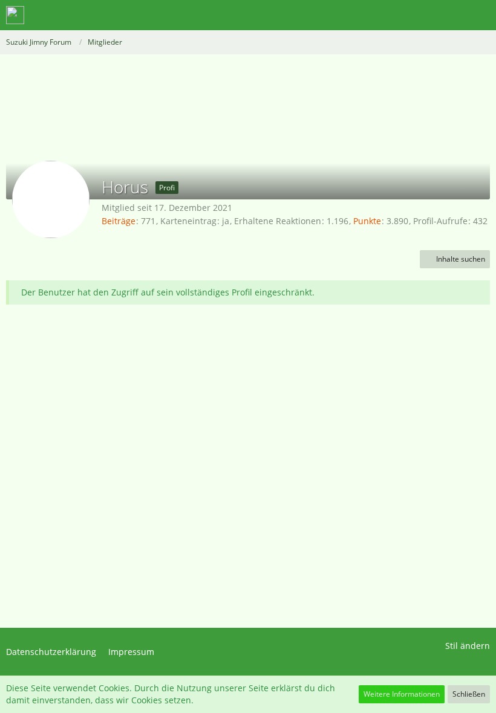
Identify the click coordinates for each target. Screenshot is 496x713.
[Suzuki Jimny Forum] (15, 15)
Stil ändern (467, 645)
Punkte (367, 221)
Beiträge (118, 221)
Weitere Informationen (402, 694)
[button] (420, 15)
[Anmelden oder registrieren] (450, 15)
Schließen (468, 694)
